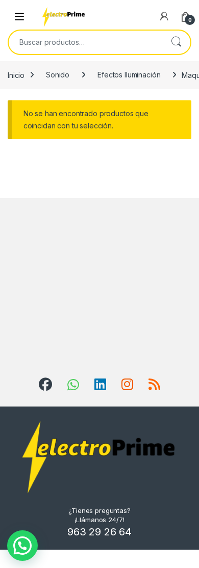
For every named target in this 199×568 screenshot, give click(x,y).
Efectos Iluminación (128, 74)
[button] (22, 545)
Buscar (176, 42)
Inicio (16, 74)
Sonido (57, 74)
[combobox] (85, 42)
